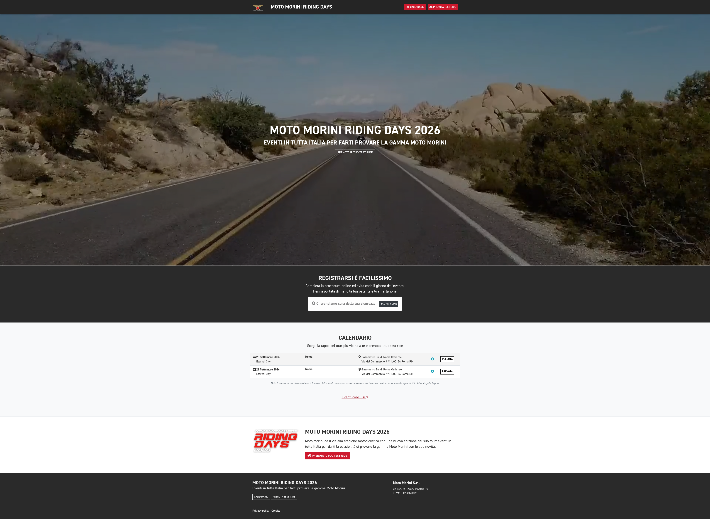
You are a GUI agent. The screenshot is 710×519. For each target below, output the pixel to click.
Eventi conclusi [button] (354, 397)
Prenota (447, 359)
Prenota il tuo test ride (355, 152)
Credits (275, 510)
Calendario (261, 497)
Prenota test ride (284, 497)
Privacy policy (260, 510)
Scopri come (389, 304)
